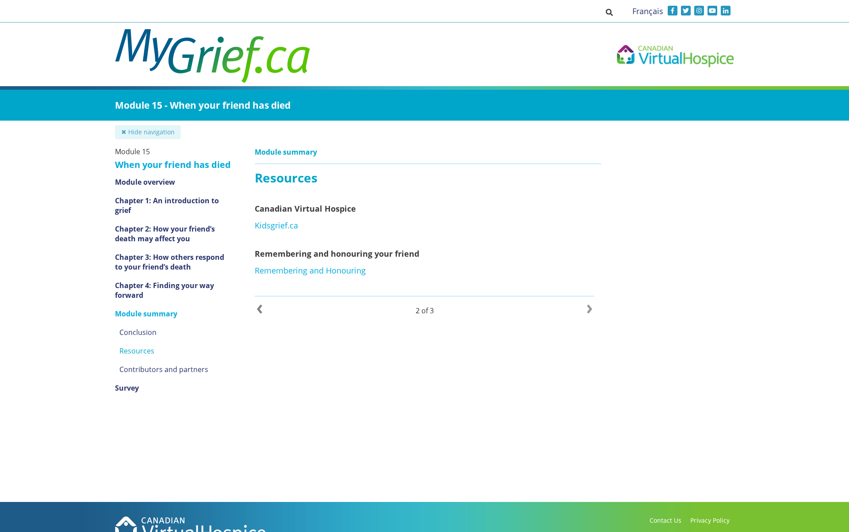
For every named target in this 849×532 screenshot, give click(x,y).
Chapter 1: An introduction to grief (167, 205)
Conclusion (138, 332)
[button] (609, 11)
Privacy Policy (710, 520)
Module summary (146, 314)
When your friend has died (173, 165)
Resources (136, 351)
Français (647, 11)
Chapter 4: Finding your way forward (164, 290)
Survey (127, 388)
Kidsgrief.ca (276, 225)
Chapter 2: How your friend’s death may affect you (165, 233)
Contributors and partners (163, 369)
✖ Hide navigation (148, 132)
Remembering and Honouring (310, 270)
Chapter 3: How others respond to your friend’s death (169, 262)
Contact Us (665, 520)
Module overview (145, 182)
